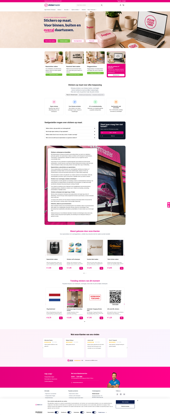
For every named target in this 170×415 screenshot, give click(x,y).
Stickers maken (64, 40)
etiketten (68, 157)
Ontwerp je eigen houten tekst (76, 397)
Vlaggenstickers (92, 66)
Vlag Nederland (51, 309)
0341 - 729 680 (122, 1)
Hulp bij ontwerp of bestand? (113, 67)
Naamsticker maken (52, 66)
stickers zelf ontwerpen (78, 156)
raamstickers (89, 156)
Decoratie (91, 40)
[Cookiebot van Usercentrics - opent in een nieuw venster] (39, 412)
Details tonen (101, 412)
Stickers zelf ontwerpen (73, 259)
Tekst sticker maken (50, 40)
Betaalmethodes (49, 397)
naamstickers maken (66, 156)
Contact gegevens (48, 381)
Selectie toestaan (125, 406)
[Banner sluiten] (137, 400)
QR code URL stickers (113, 309)
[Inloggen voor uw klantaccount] (120, 5)
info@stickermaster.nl (78, 382)
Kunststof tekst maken (73, 66)
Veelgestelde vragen (49, 376)
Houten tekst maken (92, 259)
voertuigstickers (61, 157)
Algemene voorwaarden (50, 393)
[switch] (69, 412)
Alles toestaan (125, 402)
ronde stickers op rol (84, 209)
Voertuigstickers (78, 40)
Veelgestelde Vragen (50, 395)
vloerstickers (54, 157)
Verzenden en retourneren (50, 379)
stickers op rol (74, 157)
